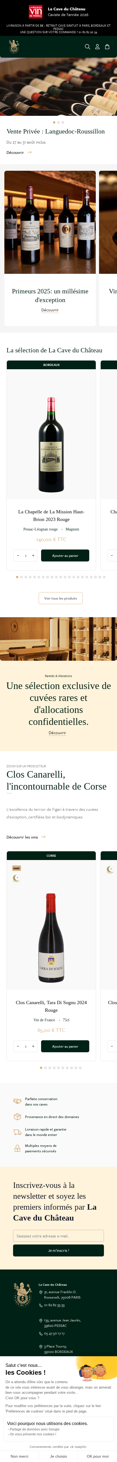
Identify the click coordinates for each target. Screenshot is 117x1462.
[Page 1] (54, 122)
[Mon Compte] (97, 47)
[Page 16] (82, 577)
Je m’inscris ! (58, 1250)
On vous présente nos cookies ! (33, 1434)
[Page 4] (30, 577)
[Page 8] (48, 577)
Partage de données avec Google (35, 1429)
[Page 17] (87, 577)
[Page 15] (78, 577)
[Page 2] (58, 122)
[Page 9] (52, 577)
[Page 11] (61, 577)
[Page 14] (74, 577)
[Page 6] (39, 577)
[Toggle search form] (87, 47)
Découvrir (15, 152)
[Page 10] (56, 577)
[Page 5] (34, 577)
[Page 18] (91, 577)
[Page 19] (95, 577)
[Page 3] (63, 122)
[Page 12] (65, 577)
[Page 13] (69, 577)
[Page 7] (43, 577)
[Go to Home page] (14, 46)
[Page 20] (100, 577)
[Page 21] (104, 577)
